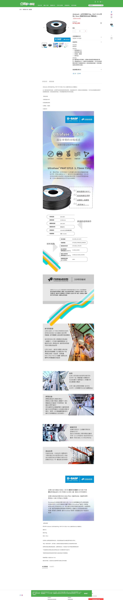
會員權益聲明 (70, 599)
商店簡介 (49, 597)
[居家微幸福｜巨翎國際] (27, 3)
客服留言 (69, 597)
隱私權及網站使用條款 (52, 599)
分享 (75, 73)
